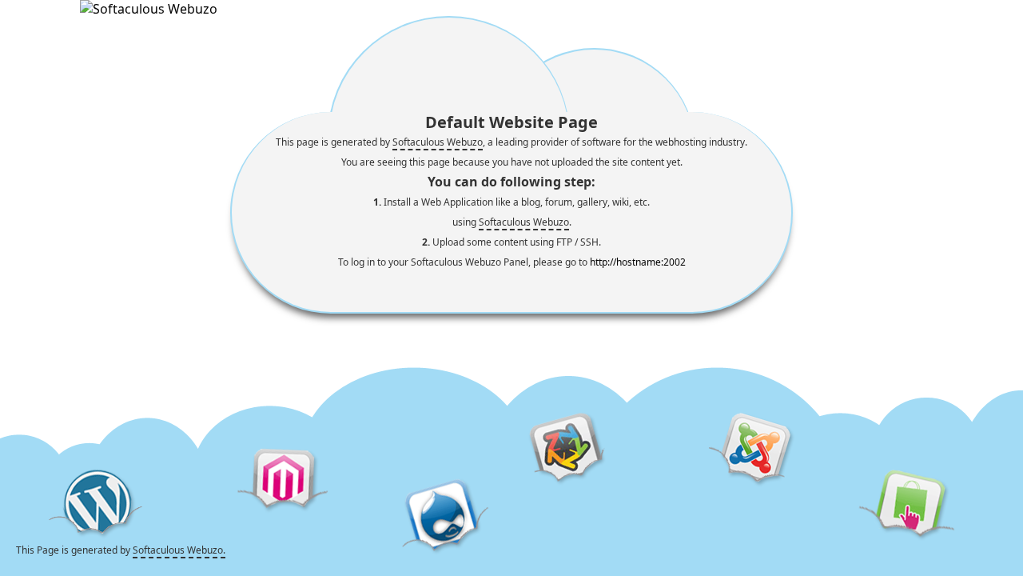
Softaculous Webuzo (437, 142)
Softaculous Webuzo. (179, 550)
